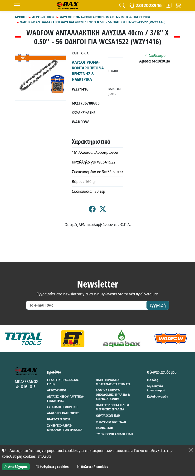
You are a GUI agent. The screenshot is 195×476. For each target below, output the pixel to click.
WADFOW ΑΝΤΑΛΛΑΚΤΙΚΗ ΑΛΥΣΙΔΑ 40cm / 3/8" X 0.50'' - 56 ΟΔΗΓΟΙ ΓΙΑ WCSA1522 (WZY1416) (93, 22)
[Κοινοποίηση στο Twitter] (102, 210)
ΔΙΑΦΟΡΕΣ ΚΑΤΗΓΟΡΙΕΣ (63, 413)
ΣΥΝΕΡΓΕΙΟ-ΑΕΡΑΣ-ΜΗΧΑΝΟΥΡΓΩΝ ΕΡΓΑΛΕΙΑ (64, 427)
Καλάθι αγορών (157, 396)
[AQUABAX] (121, 338)
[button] (122, 5)
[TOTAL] (23, 338)
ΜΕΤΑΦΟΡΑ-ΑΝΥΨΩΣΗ (111, 422)
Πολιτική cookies (94, 466)
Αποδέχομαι (17, 466)
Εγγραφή (158, 305)
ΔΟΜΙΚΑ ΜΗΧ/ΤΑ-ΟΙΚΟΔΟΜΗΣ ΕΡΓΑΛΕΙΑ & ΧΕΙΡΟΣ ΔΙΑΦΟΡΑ (113, 394)
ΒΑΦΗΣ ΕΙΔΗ (104, 428)
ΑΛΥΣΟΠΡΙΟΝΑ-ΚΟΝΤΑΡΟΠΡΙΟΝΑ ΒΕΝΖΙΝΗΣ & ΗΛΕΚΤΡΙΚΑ (105, 17)
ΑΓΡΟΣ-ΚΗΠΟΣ (43, 17)
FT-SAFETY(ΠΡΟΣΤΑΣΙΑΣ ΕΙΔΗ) (63, 382)
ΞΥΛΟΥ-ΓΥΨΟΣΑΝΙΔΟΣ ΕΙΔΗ (114, 434)
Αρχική (21, 17)
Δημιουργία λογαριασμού (156, 388)
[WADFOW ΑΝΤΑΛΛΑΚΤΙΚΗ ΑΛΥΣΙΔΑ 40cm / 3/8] (40, 75)
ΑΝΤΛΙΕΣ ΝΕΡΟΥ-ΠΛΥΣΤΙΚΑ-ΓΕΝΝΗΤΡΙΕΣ (65, 398)
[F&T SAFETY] (72, 338)
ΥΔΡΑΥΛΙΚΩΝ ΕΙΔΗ (108, 415)
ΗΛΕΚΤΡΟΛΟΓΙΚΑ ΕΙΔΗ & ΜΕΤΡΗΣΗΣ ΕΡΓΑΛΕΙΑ (112, 407)
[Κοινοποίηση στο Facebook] (92, 210)
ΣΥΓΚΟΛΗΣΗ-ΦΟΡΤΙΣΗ (62, 407)
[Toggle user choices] (169, 5)
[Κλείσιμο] (190, 450)
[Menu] (17, 5)
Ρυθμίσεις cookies (54, 466)
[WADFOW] (170, 338)
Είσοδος (152, 380)
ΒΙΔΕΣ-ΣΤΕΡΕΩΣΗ (58, 419)
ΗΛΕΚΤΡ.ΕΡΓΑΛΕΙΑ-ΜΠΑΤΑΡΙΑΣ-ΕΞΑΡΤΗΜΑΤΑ (113, 382)
